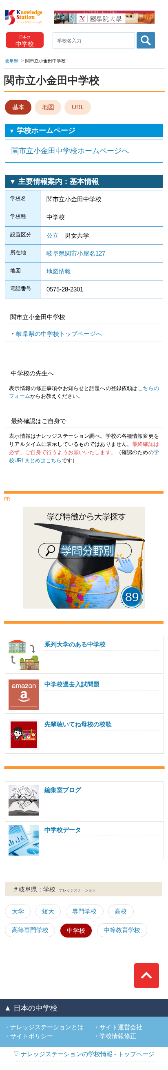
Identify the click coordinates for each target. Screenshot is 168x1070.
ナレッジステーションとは (47, 1027)
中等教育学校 (122, 930)
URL (78, 107)
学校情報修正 (117, 1035)
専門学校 (84, 911)
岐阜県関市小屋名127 (75, 253)
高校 (121, 911)
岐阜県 (11, 60)
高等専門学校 (30, 930)
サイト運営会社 (120, 1027)
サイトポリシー (31, 1035)
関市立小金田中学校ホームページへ (70, 151)
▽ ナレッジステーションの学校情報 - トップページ (84, 1053)
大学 (18, 911)
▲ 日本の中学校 (30, 1008)
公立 (52, 235)
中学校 (76, 930)
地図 (48, 107)
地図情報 (58, 271)
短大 (48, 911)
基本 (18, 107)
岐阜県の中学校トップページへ (59, 333)
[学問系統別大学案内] (84, 509)
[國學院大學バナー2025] (104, 13)
